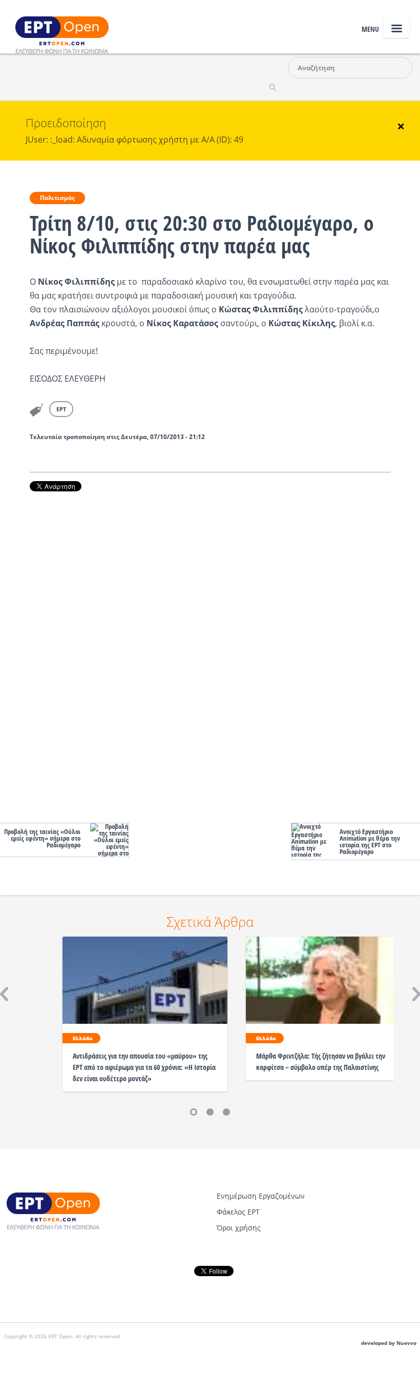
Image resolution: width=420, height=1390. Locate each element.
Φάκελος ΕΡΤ (238, 1212)
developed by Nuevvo (388, 1343)
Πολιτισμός (57, 197)
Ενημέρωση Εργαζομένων (261, 1196)
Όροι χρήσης (239, 1228)
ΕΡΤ (61, 409)
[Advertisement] (210, 654)
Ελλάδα (83, 1038)
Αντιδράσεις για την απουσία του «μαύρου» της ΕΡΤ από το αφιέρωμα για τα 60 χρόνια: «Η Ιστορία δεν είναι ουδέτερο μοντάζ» (144, 1067)
